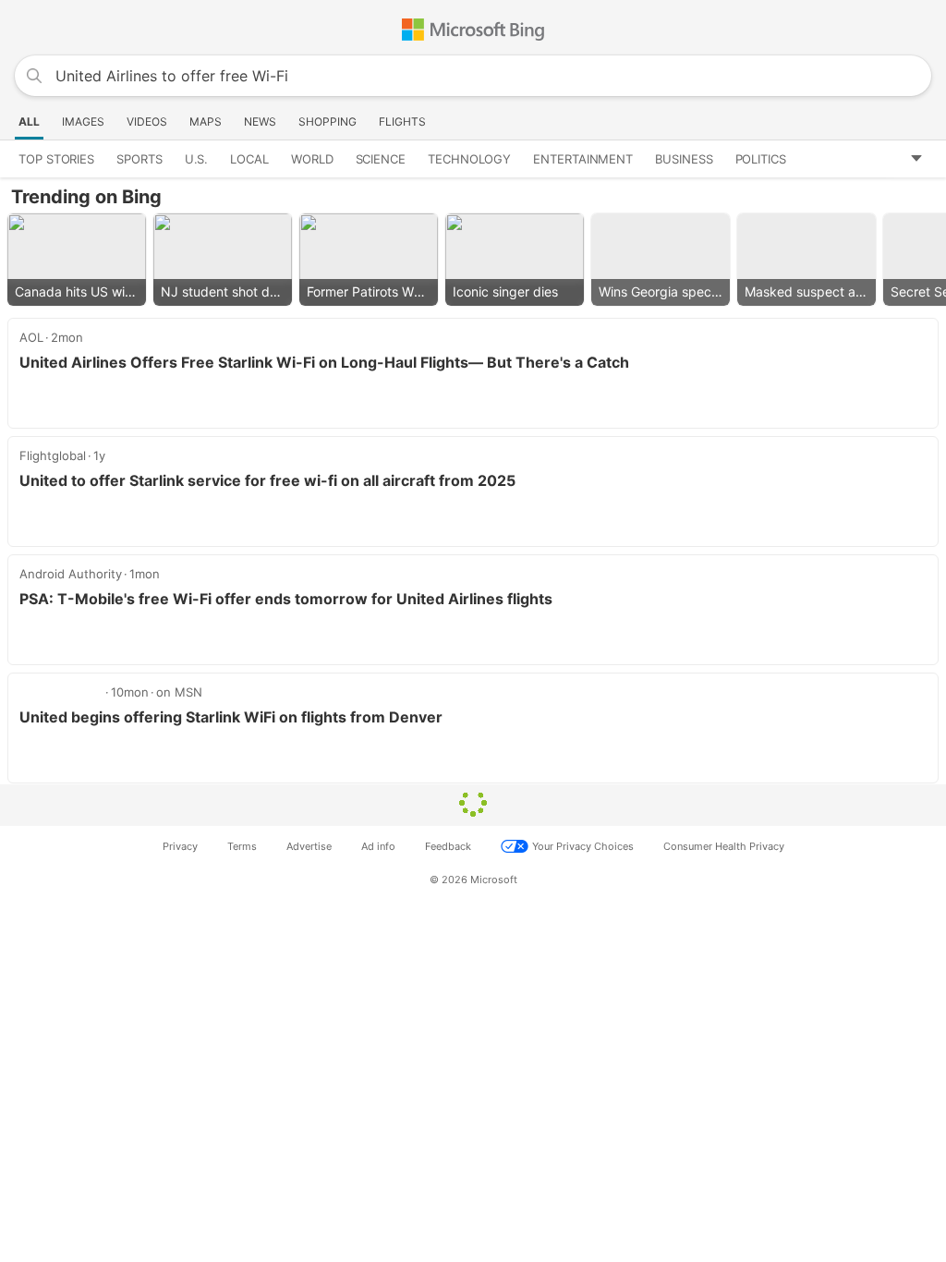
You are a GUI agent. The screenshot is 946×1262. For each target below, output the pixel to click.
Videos (147, 121)
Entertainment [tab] (583, 159)
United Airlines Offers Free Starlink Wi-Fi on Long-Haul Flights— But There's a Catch (324, 362)
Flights (402, 121)
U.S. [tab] (197, 159)
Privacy (180, 846)
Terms (242, 846)
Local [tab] (249, 159)
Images (83, 121)
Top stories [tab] (56, 159)
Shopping (327, 121)
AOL (31, 337)
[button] (923, 158)
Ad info (378, 846)
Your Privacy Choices (583, 846)
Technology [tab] (469, 159)
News (260, 121)
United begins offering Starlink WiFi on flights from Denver (231, 717)
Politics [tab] (760, 159)
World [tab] (312, 159)
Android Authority (70, 573)
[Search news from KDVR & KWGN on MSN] (61, 692)
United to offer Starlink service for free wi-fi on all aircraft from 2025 (267, 480)
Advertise (309, 846)
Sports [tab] (139, 159)
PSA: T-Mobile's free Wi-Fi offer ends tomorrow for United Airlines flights (285, 598)
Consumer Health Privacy (723, 846)
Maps (205, 121)
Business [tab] (683, 159)
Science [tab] (381, 159)
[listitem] (76, 259)
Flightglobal (52, 455)
